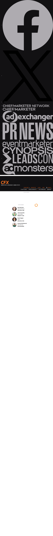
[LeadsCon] (28, 158)
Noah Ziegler (20, 218)
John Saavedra (21, 212)
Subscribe (26, 187)
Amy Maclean (21, 207)
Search (49, 187)
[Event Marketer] (28, 143)
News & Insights (32, 189)
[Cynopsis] (28, 150)
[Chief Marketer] (19, 109)
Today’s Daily (23, 189)
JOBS (43, 187)
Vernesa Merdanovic (22, 223)
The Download (42, 189)
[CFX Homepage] (5, 182)
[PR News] (28, 131)
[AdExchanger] (28, 116)
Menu (50, 189)
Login (39, 187)
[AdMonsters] (28, 169)
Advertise (33, 187)
